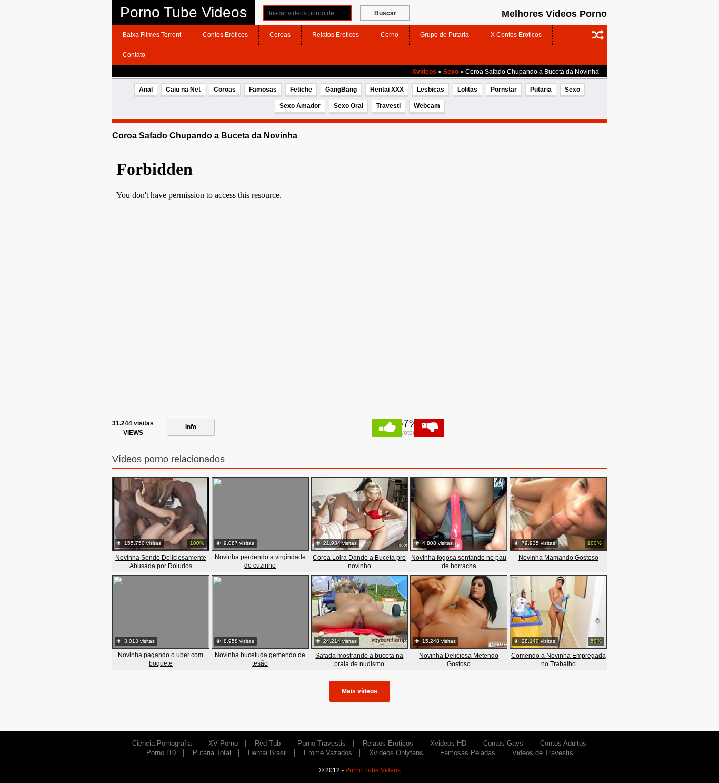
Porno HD (161, 753)
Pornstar (504, 89)
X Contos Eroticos (516, 34)
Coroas (280, 34)
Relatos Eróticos (388, 743)
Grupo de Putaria (444, 34)
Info (190, 427)
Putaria (541, 89)
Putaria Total (212, 753)
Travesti (388, 106)
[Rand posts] (598, 35)
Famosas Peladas (467, 753)
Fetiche (301, 89)
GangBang (341, 89)
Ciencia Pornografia (162, 743)
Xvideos (424, 71)
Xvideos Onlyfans (396, 753)
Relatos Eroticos (335, 34)
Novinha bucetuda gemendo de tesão (260, 659)
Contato (134, 54)
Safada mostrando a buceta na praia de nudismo (359, 660)
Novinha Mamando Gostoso (558, 557)
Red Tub (268, 743)
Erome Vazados (328, 753)
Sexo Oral (348, 106)
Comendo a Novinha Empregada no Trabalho (558, 660)
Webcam (427, 106)
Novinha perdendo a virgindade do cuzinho (260, 561)
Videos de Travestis (542, 753)
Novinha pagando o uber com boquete (160, 659)
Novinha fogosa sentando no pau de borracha (458, 562)
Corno (389, 34)
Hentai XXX (387, 89)
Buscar (385, 13)
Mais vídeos (359, 691)
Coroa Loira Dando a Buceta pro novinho (359, 562)
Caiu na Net (183, 89)
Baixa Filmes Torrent (152, 34)
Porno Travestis (321, 743)
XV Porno (223, 743)
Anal (146, 89)
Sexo (450, 71)
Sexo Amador (300, 106)
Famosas (263, 89)
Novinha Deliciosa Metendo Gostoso (458, 660)
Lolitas (467, 89)
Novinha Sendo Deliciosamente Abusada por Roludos (160, 562)
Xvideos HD (448, 743)
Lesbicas (430, 89)
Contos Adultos (563, 743)
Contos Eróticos (225, 34)
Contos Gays (503, 743)
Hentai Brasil (267, 753)
